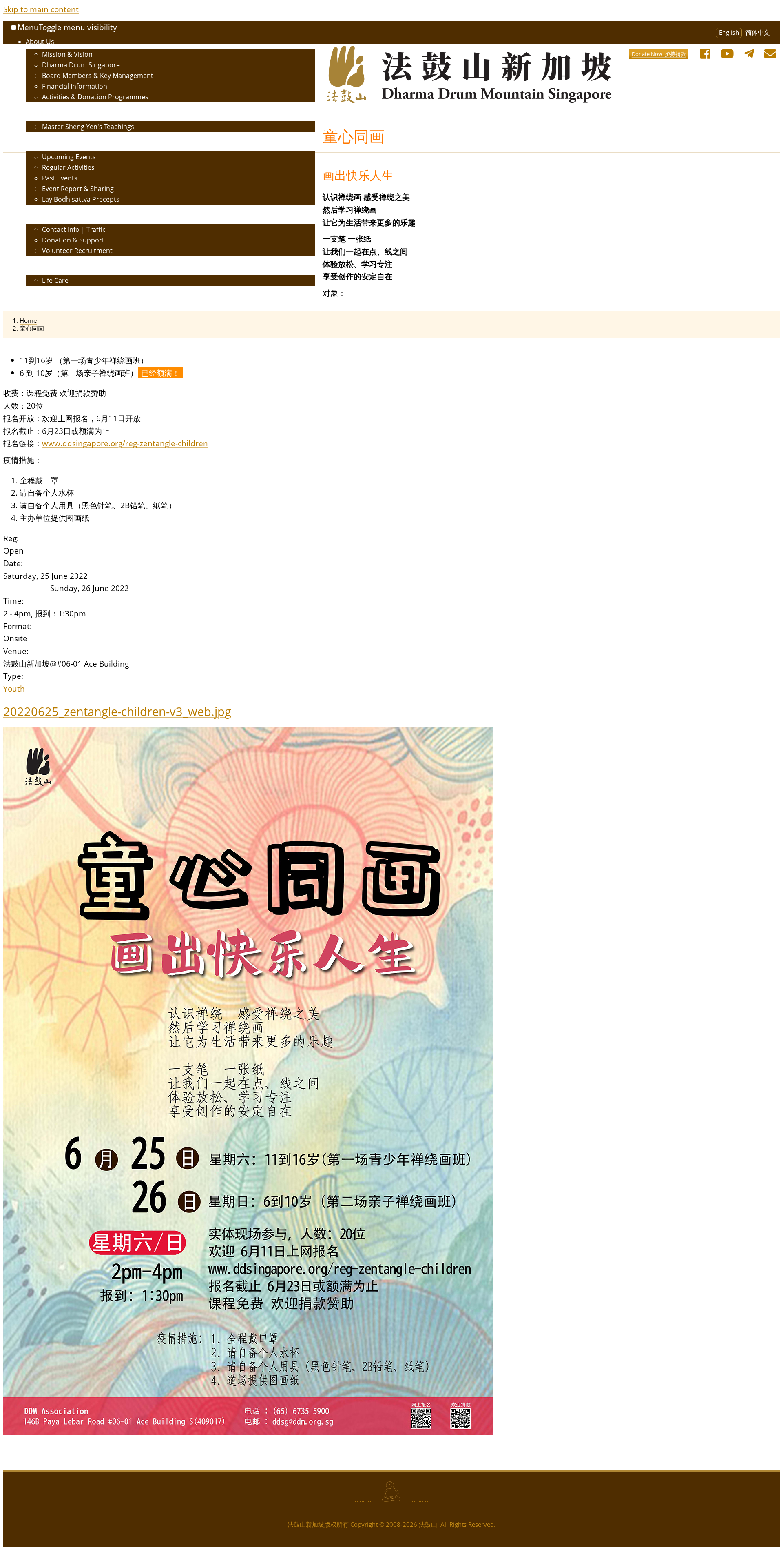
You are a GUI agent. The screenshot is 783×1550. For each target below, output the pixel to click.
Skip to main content (41, 9)
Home (28, 320)
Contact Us (43, 216)
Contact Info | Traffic (74, 229)
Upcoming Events (69, 156)
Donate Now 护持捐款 (659, 54)
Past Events (59, 177)
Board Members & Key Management (97, 75)
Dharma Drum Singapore (81, 64)
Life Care (55, 280)
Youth (14, 688)
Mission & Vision (67, 54)
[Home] (380, 51)
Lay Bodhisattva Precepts (80, 199)
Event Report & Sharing (78, 188)
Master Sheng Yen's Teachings (88, 126)
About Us (40, 41)
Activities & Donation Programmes (95, 96)
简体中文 (757, 32)
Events (36, 144)
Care (33, 267)
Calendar (39, 298)
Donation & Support (73, 240)
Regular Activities (68, 167)
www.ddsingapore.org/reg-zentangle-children (125, 443)
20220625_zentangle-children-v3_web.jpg (117, 711)
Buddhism (41, 113)
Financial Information (74, 86)
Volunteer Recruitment (77, 250)
